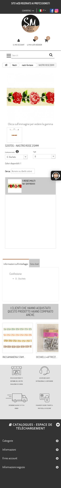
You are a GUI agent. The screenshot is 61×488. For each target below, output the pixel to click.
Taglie (34, 152)
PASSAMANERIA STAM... (14, 357)
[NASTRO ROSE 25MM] (14, 134)
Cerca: (8, 171)
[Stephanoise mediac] (30, 24)
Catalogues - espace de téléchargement (32, 426)
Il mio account (18, 45)
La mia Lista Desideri (34, 45)
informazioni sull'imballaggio (16, 264)
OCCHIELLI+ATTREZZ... (46, 357)
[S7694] (18, 338)
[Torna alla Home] (6, 65)
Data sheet (34, 264)
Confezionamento (10, 152)
